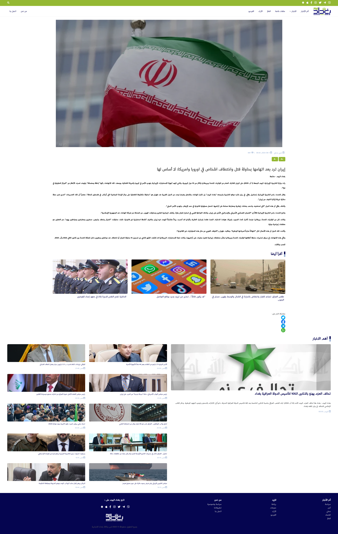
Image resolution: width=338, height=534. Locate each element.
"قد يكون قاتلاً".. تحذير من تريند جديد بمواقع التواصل (181, 296)
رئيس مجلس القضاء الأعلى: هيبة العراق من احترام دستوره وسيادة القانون (60, 394)
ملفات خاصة (280, 11)
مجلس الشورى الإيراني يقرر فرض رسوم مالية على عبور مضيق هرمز (145, 483)
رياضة (273, 504)
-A (275, 159)
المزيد (274, 500)
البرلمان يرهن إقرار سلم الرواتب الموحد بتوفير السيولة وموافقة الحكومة (62, 483)
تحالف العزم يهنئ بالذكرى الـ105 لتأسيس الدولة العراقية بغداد (293, 393)
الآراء (261, 11)
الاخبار (293, 11)
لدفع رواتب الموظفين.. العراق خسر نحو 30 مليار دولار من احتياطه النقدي (143, 424)
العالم (269, 11)
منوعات (273, 508)
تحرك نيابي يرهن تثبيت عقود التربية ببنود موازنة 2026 (66, 424)
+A (282, 159)
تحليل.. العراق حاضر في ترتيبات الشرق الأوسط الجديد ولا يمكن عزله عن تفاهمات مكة (138, 454)
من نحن (24, 11)
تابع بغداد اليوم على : (114, 500)
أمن (329, 508)
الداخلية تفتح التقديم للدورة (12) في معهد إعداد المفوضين (101, 296)
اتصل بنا (13, 11)
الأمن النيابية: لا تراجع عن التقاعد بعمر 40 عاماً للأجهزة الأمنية (146, 364)
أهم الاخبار (320, 339)
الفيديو (251, 11)
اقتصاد (328, 515)
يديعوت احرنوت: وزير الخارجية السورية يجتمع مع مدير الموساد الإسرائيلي (61, 454)
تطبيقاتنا (218, 508)
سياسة (328, 504)
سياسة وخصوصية (214, 504)
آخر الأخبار (305, 11)
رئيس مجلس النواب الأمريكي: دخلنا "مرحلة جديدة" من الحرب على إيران (143, 394)
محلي (328, 511)
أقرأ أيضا (276, 254)
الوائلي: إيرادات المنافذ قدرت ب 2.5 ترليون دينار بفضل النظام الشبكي (62, 364)
